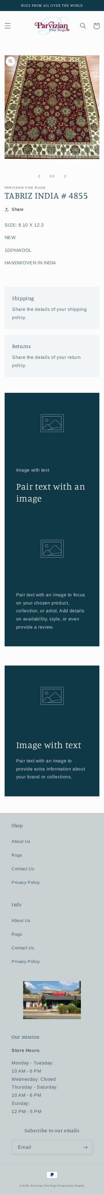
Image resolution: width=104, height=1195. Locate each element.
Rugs (17, 855)
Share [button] (18, 209)
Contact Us (23, 868)
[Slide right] (65, 176)
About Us (21, 841)
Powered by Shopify (71, 1185)
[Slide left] (39, 176)
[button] (7, 26)
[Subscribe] (85, 1147)
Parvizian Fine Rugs (44, 1185)
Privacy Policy (26, 882)
